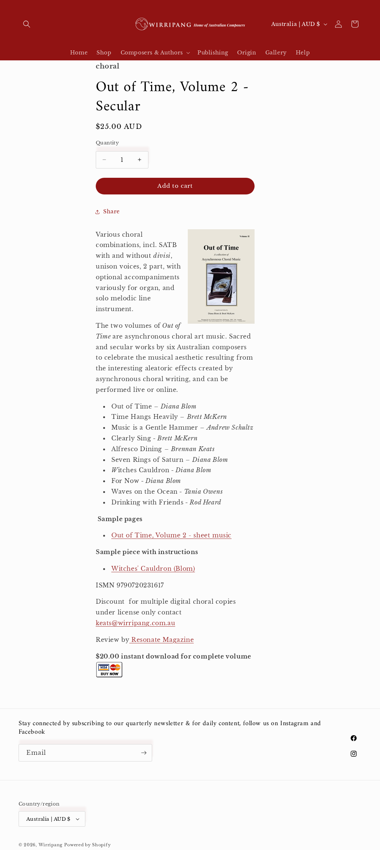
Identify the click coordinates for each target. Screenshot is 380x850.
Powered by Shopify (87, 844)
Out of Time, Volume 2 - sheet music (171, 535)
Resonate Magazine (161, 639)
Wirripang (51, 844)
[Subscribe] (143, 752)
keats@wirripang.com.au (135, 623)
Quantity (107, 143)
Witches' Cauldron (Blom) (153, 568)
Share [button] (111, 211)
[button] (27, 24)
